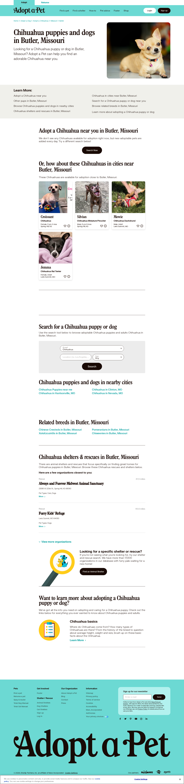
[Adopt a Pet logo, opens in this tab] (92, 748)
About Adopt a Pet (69, 693)
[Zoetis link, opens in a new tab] (167, 772)
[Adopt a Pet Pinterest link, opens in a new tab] (131, 719)
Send (159, 697)
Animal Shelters (43, 703)
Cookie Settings (71, 773)
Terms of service (93, 700)
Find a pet (18, 693)
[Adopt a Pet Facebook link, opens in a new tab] (120, 719)
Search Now (92, 150)
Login (149, 10)
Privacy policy (92, 696)
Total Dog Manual (21, 703)
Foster (117, 10)
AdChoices (90, 713)
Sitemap (89, 693)
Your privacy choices (95, 716)
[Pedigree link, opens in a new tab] (158, 772)
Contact (64, 700)
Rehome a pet (19, 696)
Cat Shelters (42, 709)
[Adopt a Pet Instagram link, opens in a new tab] (141, 719)
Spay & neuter (20, 700)
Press (63, 703)
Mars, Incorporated (94, 710)
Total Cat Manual (21, 706)
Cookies (89, 703)
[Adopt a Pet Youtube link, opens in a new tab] (136, 719)
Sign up (164, 10)
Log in (39, 716)
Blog (63, 696)
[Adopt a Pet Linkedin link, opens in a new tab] (146, 719)
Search (92, 366)
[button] (65, 226)
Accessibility (91, 706)
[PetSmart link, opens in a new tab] (147, 772)
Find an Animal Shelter (93, 571)
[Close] (180, 779)
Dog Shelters (42, 706)
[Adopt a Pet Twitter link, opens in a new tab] (126, 719)
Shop (126, 10)
